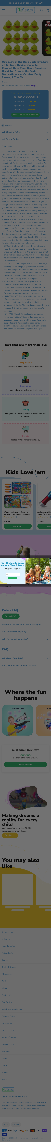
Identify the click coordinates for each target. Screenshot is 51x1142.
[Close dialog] (50, 558)
